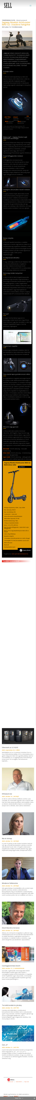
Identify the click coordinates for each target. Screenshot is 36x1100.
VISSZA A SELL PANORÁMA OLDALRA (21, 724)
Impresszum (11, 1081)
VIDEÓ (19, 666)
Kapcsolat (26, 1081)
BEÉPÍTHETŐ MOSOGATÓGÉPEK (12, 629)
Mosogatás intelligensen (13, 590)
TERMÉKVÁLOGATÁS (21, 593)
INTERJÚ (16, 796)
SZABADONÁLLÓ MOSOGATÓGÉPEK (13, 592)
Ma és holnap (7, 838)
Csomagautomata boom (11, 966)
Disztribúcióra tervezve (10, 928)
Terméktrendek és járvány (12, 1005)
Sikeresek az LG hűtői (10, 747)
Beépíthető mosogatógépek (14, 627)
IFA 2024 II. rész (9, 700)
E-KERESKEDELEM (19, 968)
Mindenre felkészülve (10, 883)
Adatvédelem (19, 1081)
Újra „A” (5, 1045)
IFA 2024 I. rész (9, 664)
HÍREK (18, 750)
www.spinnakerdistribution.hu (20, 554)
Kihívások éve (7, 794)
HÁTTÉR (16, 1008)
